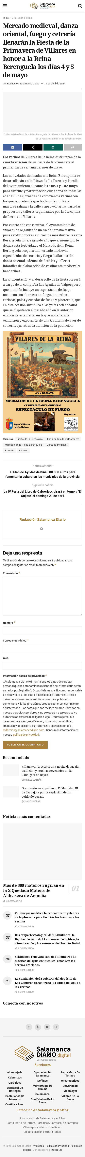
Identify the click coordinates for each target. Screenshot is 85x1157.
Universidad (70, 1085)
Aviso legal (38, 1146)
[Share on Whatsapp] (53, 147)
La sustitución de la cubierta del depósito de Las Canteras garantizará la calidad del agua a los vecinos (48, 983)
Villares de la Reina (22, 18)
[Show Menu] (5, 6)
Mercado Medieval (56, 444)
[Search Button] (80, 6)
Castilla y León (14, 1104)
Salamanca (42, 1094)
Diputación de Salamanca (42, 1074)
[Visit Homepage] (42, 6)
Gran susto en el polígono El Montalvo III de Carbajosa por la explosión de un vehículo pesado (50, 792)
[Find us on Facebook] (29, 1027)
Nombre (9, 623)
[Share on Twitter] (32, 147)
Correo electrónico (16, 640)
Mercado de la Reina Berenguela (23, 444)
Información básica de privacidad (25, 676)
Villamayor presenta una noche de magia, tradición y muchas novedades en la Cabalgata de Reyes (50, 771)
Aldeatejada (15, 1072)
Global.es (57, 1150)
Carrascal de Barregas (15, 1089)
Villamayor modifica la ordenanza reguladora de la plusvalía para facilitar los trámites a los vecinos (47, 917)
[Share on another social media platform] (73, 147)
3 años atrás (32, 801)
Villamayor (70, 1090)
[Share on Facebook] (12, 147)
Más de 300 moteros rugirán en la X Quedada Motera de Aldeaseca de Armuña (33, 890)
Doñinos (42, 1080)
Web (5, 658)
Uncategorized (70, 1080)
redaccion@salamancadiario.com (23, 730)
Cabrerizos (15, 1077)
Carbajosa (14, 1082)
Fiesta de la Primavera (30, 439)
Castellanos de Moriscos (14, 1097)
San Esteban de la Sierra (42, 1101)
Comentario (11, 573)
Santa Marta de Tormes (70, 1074)
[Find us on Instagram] (56, 1027)
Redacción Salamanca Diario (23, 83)
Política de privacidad (57, 1146)
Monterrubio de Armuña (42, 1087)
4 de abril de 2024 (55, 83)
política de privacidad (26, 734)
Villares (23, 450)
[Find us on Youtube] (47, 1027)
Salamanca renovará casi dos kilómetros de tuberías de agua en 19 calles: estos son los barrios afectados (45, 961)
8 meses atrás (33, 779)
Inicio (6, 18)
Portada (9, 450)
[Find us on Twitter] (38, 1027)
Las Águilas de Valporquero (63, 439)
